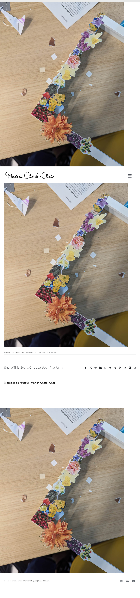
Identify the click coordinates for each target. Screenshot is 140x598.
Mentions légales (30, 581)
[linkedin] (127, 581)
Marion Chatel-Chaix (15, 352)
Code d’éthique (44, 581)
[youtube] (133, 581)
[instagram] (121, 581)
